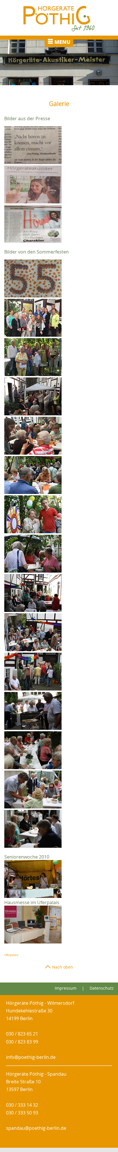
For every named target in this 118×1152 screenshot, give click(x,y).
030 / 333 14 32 (22, 1105)
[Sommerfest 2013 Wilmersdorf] (33, 531)
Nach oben (62, 967)
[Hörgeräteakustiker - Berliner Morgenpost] (33, 202)
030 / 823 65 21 (22, 1034)
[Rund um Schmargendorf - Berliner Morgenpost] (33, 241)
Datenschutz (102, 988)
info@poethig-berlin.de (31, 1057)
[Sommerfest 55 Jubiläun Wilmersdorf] (33, 296)
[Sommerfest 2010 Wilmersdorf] (33, 767)
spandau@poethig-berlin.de (36, 1128)
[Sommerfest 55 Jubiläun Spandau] (33, 413)
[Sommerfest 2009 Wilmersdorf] (33, 728)
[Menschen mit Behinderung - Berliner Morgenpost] (33, 162)
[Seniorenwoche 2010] (34, 896)
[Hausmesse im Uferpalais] (33, 942)
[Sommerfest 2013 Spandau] (33, 453)
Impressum (65, 988)
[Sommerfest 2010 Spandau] (33, 846)
